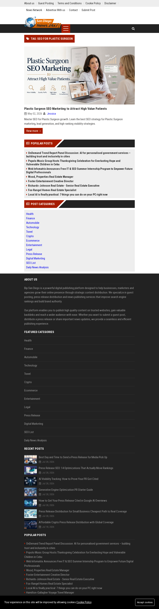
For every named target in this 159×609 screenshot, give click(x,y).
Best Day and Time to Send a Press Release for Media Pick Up (73, 457)
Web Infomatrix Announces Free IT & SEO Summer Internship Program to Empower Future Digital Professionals (79, 170)
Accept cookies (145, 602)
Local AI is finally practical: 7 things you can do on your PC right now (67, 194)
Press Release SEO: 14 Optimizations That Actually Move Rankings (76, 468)
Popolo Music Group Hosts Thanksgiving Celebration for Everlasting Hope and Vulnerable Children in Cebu (73, 162)
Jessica (51, 113)
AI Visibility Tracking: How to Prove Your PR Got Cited (68, 479)
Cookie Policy (84, 602)
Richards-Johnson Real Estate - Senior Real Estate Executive (63, 185)
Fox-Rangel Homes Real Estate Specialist (52, 190)
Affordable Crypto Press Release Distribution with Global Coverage (76, 522)
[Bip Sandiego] (42, 22)
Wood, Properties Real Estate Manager (50, 176)
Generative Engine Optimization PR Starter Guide (66, 489)
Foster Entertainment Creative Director (50, 181)
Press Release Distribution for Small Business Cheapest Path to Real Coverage (83, 511)
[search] (133, 28)
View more (32, 131)
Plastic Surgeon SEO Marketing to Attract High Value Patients (65, 109)
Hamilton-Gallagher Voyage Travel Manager (50, 592)
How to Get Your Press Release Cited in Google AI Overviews (73, 500)
